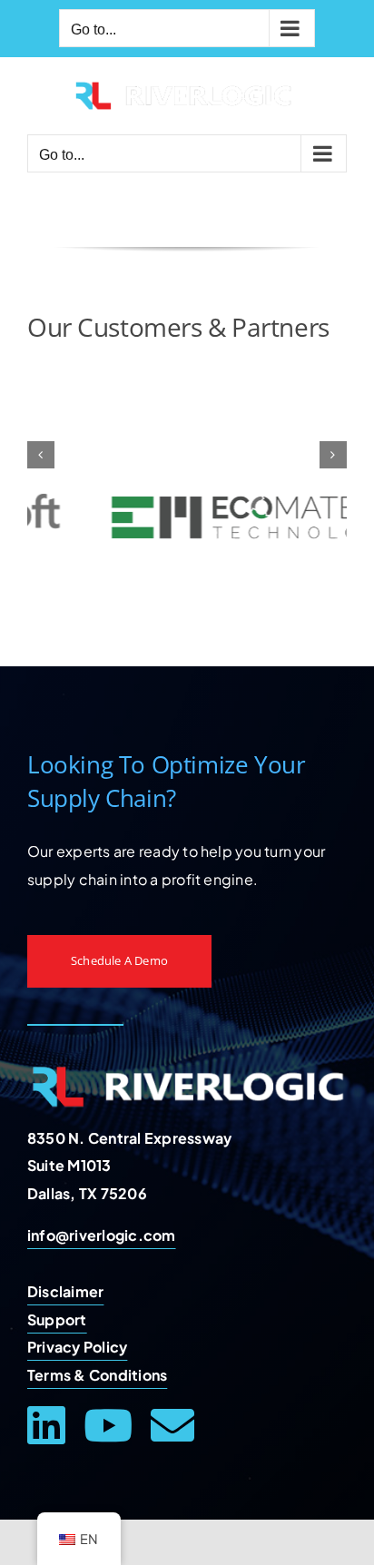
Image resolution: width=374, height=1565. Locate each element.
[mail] (172, 1425)
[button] (40, 454)
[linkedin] (46, 1425)
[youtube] (108, 1425)
